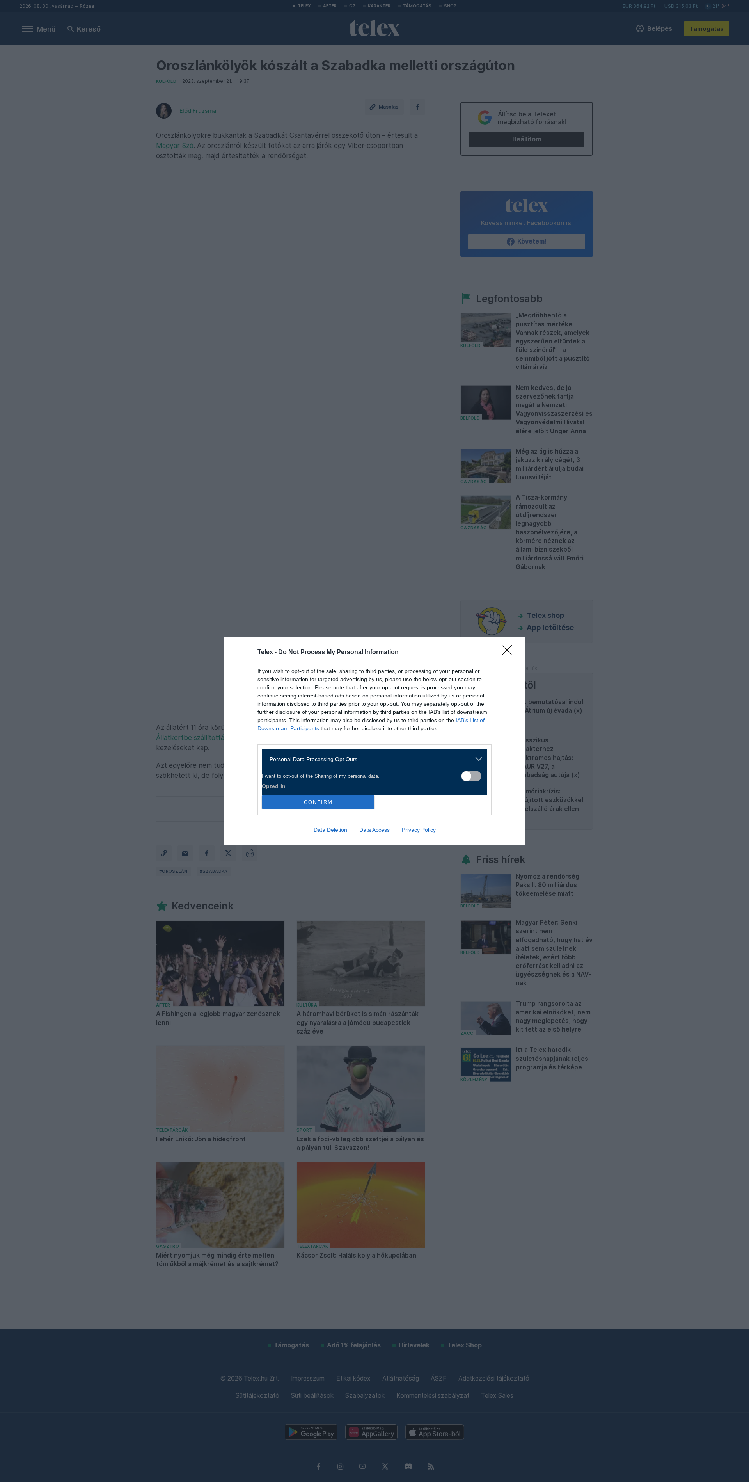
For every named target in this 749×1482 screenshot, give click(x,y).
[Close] (509, 652)
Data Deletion (330, 830)
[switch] (471, 776)
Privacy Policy (419, 830)
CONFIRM (318, 802)
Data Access (374, 830)
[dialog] (374, 741)
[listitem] (371, 759)
